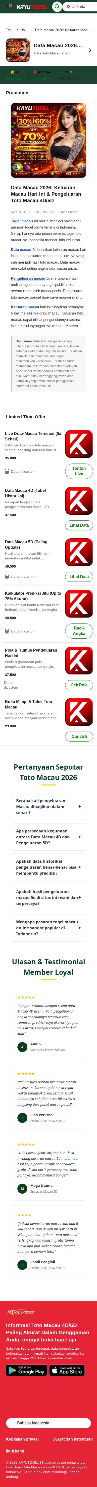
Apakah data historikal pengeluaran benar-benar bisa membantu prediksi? (48, 867)
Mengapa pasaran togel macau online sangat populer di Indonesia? (48, 928)
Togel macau (22, 221)
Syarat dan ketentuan (72, 1439)
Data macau (21, 250)
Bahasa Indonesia (33, 1423)
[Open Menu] (9, 7)
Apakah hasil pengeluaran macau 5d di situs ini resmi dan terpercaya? (48, 897)
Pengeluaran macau (28, 278)
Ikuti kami (15, 1451)
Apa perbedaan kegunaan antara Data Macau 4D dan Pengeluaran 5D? (48, 837)
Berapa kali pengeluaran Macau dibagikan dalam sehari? (48, 806)
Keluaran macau (25, 307)
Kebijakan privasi (22, 1439)
